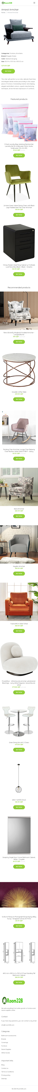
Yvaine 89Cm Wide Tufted (19, 624)
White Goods (5, 1053)
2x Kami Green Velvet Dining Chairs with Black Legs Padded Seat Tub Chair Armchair (19, 206)
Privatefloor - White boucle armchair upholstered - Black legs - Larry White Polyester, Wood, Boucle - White (19, 683)
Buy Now (8, 71)
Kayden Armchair (19, 566)
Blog (2, 1065)
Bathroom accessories (8, 1035)
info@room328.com (7, 1025)
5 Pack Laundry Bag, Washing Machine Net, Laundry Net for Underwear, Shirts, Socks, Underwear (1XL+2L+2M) (19, 146)
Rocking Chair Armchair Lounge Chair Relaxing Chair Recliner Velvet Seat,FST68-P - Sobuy (19, 450)
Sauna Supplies (6, 1049)
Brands (3, 1039)
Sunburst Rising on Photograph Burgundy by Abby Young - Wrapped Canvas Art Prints (19, 918)
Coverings (4, 1042)
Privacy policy (5, 1075)
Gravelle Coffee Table (19, 392)
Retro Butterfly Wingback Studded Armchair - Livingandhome (19, 333)
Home (3, 12)
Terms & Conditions (7, 1072)
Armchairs (19, 53)
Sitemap (4, 1078)
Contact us (4, 1068)
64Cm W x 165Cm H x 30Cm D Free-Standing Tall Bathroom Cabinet (19, 974)
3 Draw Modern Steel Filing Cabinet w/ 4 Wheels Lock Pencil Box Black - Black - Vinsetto (19, 266)
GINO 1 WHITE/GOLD (19, 800)
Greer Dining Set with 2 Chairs (19, 742)
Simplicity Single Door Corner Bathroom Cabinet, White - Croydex (19, 858)
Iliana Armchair (19, 509)
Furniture (12, 53)
